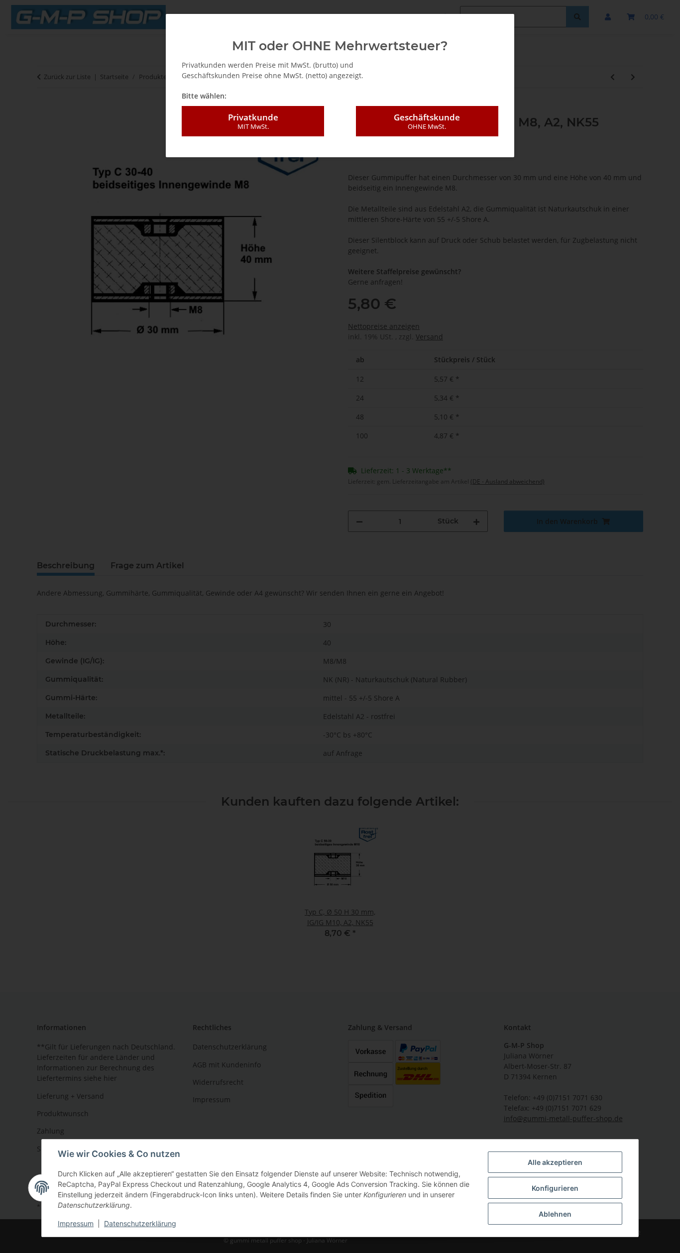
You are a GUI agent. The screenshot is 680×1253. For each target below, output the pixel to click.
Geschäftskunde (427, 121)
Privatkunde (253, 121)
